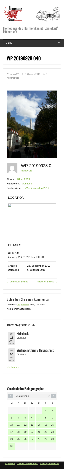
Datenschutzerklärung (27, 463)
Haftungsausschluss (49, 463)
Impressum (10, 463)
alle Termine (13, 367)
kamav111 (14, 74)
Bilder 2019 (23, 179)
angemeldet (23, 304)
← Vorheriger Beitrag (17, 281)
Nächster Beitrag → (47, 281)
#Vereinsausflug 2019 (37, 188)
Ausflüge (27, 183)
